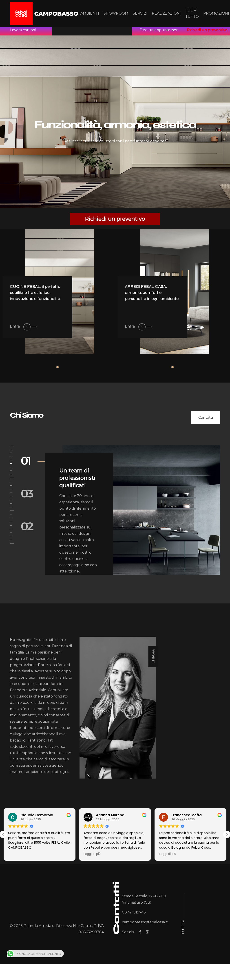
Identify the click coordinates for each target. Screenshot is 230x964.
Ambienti (89, 13)
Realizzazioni (166, 13)
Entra (15, 326)
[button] (226, 834)
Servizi (140, 13)
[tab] (83, 708)
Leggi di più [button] (92, 854)
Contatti (205, 417)
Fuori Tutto (192, 13)
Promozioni (216, 13)
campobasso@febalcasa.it (145, 922)
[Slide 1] (57, 367)
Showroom (116, 13)
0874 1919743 (134, 912)
